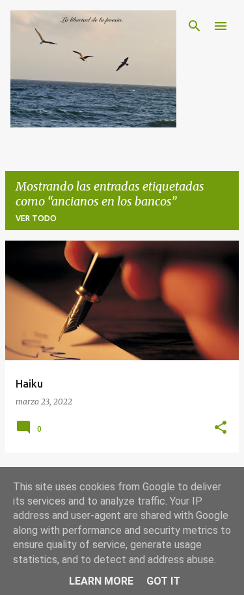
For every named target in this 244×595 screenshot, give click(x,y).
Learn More (101, 581)
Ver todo (36, 218)
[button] (220, 428)
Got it (163, 581)
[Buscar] (194, 26)
